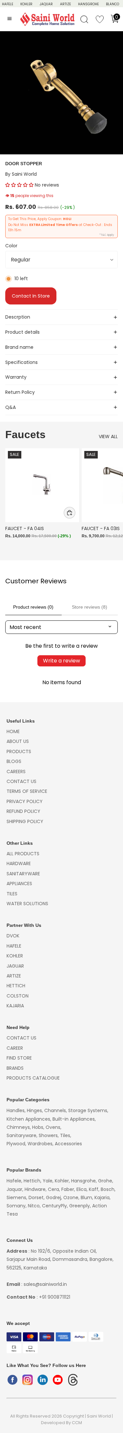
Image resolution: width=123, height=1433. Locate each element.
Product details (22, 332)
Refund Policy (23, 811)
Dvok (13, 935)
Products (19, 751)
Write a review (61, 660)
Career (15, 1048)
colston (18, 996)
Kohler (26, 4)
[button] (19, 185)
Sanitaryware (23, 873)
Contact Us (21, 781)
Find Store (19, 1058)
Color (11, 245)
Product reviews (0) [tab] (33, 607)
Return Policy (20, 392)
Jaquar (46, 4)
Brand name (19, 347)
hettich (16, 985)
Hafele (14, 946)
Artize (65, 4)
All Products (23, 853)
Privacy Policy (25, 801)
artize (14, 976)
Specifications (21, 362)
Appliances (19, 883)
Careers (16, 771)
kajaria (15, 1005)
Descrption (17, 317)
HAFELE (7, 4)
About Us (18, 741)
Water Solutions (27, 903)
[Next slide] (110, 500)
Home (13, 731)
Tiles (12, 893)
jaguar (15, 966)
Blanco (112, 4)
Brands (15, 1068)
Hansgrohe (88, 4)
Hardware (19, 863)
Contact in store (31, 296)
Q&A (10, 407)
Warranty (16, 377)
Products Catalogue (33, 1078)
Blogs (14, 761)
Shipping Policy (25, 821)
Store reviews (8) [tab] (89, 607)
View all (108, 436)
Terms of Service (27, 791)
